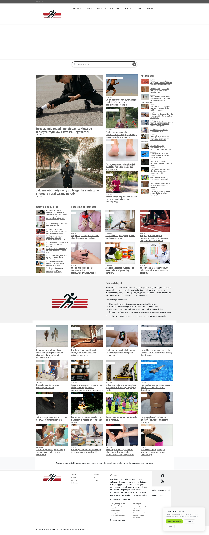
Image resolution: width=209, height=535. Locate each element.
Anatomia (109, 213)
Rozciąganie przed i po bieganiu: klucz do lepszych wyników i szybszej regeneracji (64, 130)
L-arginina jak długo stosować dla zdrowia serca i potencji (85, 236)
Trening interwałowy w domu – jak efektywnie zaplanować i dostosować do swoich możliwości (87, 387)
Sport (138, 8)
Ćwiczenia (114, 8)
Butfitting (110, 363)
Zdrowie (77, 8)
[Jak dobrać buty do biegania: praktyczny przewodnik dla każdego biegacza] (87, 336)
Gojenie (144, 395)
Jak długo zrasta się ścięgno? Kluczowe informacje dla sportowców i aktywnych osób (120, 451)
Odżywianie (110, 245)
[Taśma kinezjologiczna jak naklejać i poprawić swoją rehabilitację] (157, 435)
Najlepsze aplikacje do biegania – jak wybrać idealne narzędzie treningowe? (121, 352)
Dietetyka (101, 8)
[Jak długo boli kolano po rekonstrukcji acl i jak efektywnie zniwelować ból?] (86, 253)
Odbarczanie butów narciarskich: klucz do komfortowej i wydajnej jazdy (121, 387)
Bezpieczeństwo (112, 110)
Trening (149, 8)
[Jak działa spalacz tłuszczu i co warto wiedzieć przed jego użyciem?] (120, 253)
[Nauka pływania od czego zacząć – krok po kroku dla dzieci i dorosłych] (157, 370)
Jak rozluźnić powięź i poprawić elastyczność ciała (120, 236)
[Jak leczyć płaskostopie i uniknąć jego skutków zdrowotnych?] (87, 435)
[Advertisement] (104, 42)
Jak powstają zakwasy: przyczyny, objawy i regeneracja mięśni (51, 418)
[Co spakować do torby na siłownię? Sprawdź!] (52, 370)
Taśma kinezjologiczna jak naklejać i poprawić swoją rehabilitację (153, 451)
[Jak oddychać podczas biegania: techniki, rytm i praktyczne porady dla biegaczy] (157, 336)
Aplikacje (109, 328)
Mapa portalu (157, 495)
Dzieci (38, 428)
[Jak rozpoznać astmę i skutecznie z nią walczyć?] (122, 403)
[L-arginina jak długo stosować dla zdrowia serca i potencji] (86, 221)
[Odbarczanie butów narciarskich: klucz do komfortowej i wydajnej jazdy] (122, 370)
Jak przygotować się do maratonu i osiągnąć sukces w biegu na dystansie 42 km (154, 237)
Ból (72, 245)
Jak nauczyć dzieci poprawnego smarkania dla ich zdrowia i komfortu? (50, 451)
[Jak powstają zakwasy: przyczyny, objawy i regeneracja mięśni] (52, 403)
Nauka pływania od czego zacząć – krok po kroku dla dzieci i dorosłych (156, 387)
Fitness (109, 175)
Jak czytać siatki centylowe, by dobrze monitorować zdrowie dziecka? (154, 270)
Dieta (73, 213)
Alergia (109, 395)
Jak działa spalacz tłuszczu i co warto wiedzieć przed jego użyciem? (119, 270)
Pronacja (109, 142)
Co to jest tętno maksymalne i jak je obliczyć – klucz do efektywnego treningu (121, 101)
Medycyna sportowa (114, 78)
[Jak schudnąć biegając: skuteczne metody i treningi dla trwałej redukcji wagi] (122, 182)
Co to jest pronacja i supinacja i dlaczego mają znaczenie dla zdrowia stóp (120, 166)
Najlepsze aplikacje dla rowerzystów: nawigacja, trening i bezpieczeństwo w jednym (121, 134)
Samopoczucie (76, 395)
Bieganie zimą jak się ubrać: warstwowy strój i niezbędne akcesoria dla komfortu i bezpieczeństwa (49, 352)
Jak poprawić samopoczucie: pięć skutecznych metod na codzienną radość (86, 419)
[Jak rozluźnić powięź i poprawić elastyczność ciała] (120, 221)
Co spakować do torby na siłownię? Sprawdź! (48, 386)
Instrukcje (75, 328)
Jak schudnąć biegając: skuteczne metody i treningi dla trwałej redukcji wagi (121, 198)
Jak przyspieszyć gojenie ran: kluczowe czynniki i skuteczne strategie (154, 419)
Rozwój (89, 8)
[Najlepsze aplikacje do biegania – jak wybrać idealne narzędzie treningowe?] (122, 336)
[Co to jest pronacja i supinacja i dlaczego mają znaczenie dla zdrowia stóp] (122, 150)
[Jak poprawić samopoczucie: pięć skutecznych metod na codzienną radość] (87, 403)
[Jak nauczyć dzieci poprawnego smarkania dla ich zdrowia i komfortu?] (52, 435)
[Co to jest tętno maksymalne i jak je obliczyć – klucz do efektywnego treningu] (122, 85)
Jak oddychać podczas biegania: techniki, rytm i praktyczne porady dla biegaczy (156, 352)
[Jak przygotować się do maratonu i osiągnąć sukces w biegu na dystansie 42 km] (155, 221)
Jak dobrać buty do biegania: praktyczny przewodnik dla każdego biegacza (84, 352)
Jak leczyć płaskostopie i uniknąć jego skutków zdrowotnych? (86, 450)
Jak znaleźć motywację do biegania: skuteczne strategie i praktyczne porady (67, 192)
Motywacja (144, 213)
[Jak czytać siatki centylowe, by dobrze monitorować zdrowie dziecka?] (155, 253)
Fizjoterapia (145, 428)
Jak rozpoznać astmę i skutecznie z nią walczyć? (121, 418)
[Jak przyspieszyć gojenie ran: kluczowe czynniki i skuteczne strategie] (157, 403)
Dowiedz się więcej (118, 520)
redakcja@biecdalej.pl (161, 490)
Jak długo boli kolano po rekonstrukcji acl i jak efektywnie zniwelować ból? (84, 270)
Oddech (127, 8)
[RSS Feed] (162, 481)
